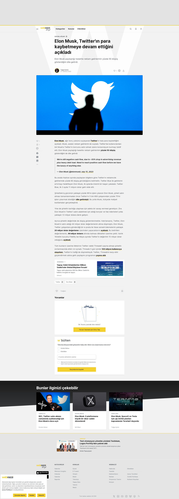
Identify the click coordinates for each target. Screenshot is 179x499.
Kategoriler (60, 29)
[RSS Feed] (138, 496)
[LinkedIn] (118, 496)
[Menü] (37, 29)
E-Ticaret (76, 471)
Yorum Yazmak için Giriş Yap (89, 330)
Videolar (57, 474)
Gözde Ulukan (43, 427)
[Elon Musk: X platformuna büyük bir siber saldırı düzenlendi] (89, 401)
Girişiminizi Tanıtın (115, 479)
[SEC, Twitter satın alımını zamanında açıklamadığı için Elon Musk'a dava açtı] (53, 401)
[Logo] (45, 29)
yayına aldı (101, 255)
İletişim (111, 482)
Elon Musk (69, 282)
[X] (114, 496)
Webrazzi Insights (60, 471)
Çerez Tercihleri (132, 474)
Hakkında (112, 468)
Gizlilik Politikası (132, 476)
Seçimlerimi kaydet (77, 369)
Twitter (58, 282)
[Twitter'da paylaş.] (37, 157)
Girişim (75, 474)
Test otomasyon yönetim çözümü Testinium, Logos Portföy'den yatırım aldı (100, 442)
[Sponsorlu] (110, 268)
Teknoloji (42, 413)
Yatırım (75, 485)
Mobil (74, 476)
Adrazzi (59, 275)
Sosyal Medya (79, 413)
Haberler (57, 468)
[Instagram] (126, 496)
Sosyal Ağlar (60, 36)
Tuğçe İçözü (115, 427)
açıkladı (66, 240)
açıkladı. (104, 230)
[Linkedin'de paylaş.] (37, 161)
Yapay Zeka (114, 413)
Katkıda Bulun (113, 474)
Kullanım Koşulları (133, 479)
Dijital (74, 468)
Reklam (111, 476)
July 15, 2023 (87, 172)
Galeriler (57, 476)
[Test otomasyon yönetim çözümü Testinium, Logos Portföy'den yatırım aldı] (67, 445)
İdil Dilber (78, 427)
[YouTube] (122, 496)
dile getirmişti (82, 199)
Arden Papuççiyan (86, 451)
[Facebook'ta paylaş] (37, 153)
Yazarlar (111, 471)
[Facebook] (134, 496)
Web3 (74, 487)
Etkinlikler (81, 29)
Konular (71, 29)
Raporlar (57, 479)
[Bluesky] (130, 496)
